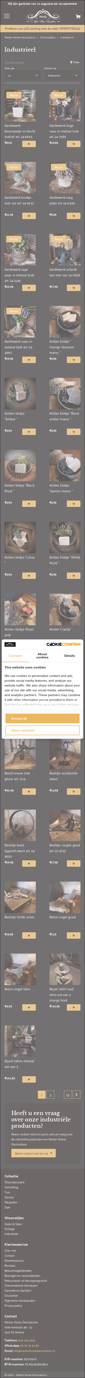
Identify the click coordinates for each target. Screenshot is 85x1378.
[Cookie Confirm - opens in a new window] (63, 644)
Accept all (19, 718)
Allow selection (23, 730)
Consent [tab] (15, 655)
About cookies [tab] (42, 655)
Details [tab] (69, 655)
